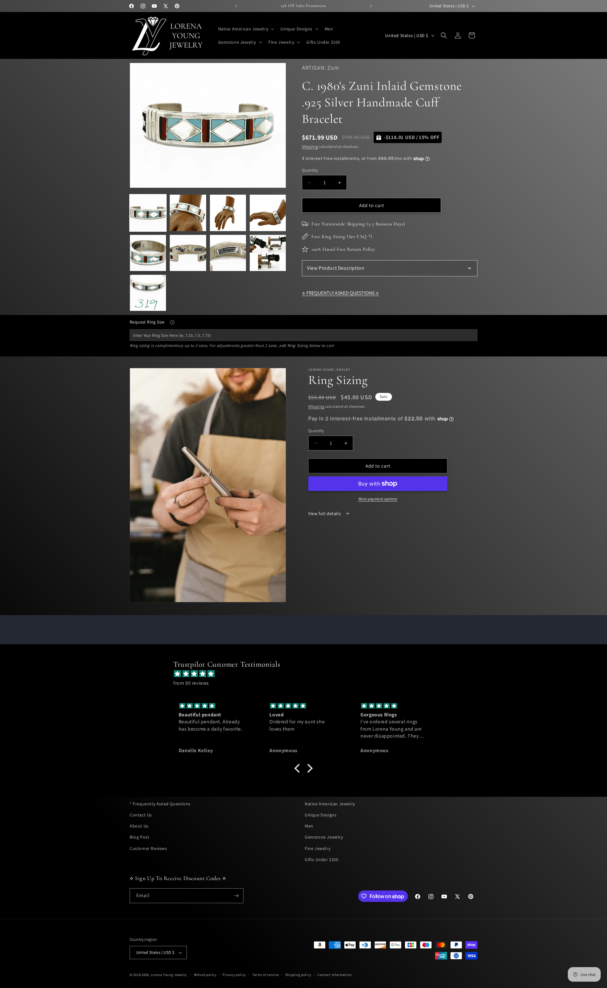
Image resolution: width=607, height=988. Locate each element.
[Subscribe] (236, 895)
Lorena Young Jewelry (169, 974)
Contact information (334, 974)
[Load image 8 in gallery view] (267, 253)
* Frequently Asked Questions (160, 804)
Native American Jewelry (330, 804)
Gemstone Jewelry (324, 837)
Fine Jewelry (317, 848)
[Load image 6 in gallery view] (187, 253)
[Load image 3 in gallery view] (228, 212)
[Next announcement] (371, 6)
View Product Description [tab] (335, 268)
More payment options (378, 498)
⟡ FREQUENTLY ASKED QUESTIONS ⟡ (340, 293)
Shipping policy (298, 974)
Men (309, 826)
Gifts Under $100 (322, 859)
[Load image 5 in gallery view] (148, 253)
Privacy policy (234, 974)
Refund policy (205, 974)
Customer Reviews (148, 848)
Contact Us (141, 815)
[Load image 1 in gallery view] (148, 212)
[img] (306, 674)
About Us (139, 826)
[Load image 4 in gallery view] (267, 212)
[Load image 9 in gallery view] (148, 292)
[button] (245, 28)
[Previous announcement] (236, 6)
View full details (325, 513)
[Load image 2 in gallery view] (187, 212)
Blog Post (139, 837)
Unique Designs (320, 815)
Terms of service (265, 974)
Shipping (310, 146)
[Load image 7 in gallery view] (228, 253)
